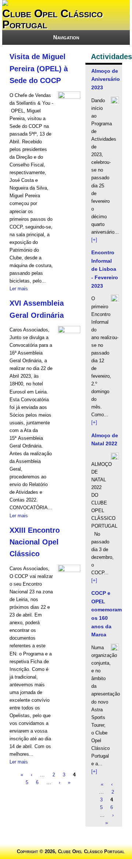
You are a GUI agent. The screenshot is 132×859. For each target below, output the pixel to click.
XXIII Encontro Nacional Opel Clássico (35, 542)
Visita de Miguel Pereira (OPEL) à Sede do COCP (39, 69)
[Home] (5, 4)
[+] (94, 239)
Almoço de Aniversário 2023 (105, 79)
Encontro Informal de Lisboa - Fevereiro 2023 (104, 269)
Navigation (66, 37)
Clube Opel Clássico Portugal (52, 18)
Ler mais (19, 288)
